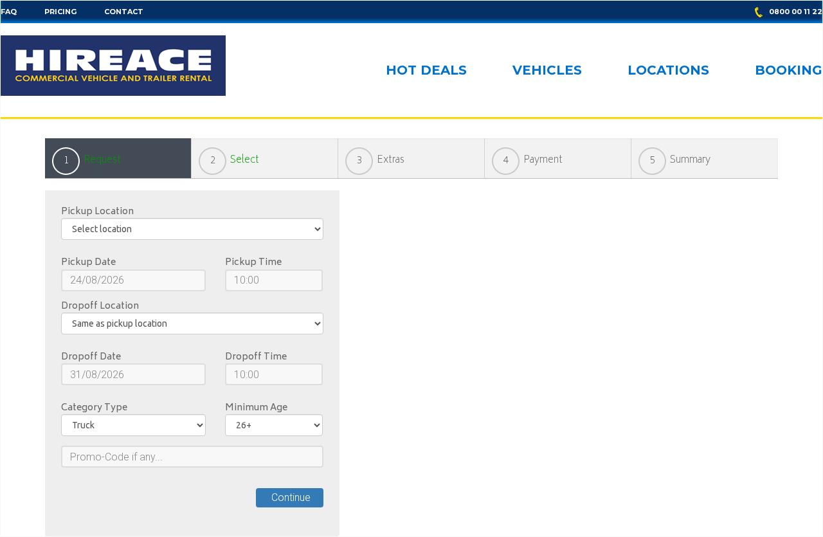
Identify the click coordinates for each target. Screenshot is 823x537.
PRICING (60, 11)
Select (244, 160)
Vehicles (547, 71)
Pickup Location (97, 212)
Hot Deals (426, 71)
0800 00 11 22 (795, 11)
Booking (788, 71)
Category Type (94, 408)
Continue (290, 497)
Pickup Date (88, 263)
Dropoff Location (100, 307)
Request (102, 160)
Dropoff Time (256, 357)
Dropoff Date (91, 357)
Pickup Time (253, 263)
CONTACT (123, 11)
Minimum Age (256, 408)
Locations (668, 71)
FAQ (9, 11)
